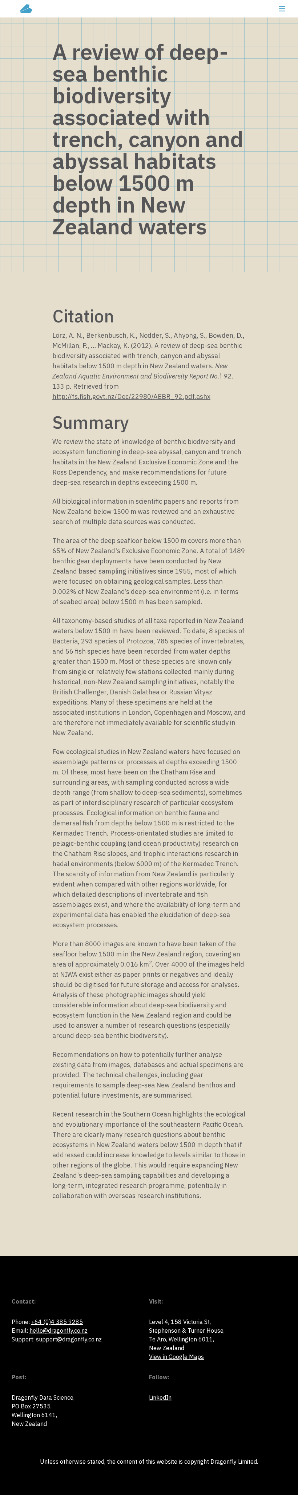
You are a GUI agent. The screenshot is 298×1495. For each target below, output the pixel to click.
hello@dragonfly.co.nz (58, 1330)
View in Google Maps (176, 1356)
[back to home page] (26, 8)
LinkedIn (160, 1397)
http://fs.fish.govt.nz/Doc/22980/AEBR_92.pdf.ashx (131, 396)
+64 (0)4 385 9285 (57, 1321)
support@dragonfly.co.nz (69, 1339)
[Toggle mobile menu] (282, 8)
